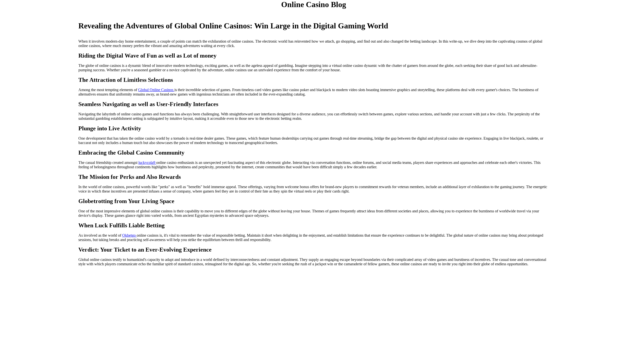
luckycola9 (147, 162)
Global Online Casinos (156, 90)
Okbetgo (129, 235)
